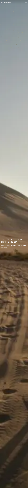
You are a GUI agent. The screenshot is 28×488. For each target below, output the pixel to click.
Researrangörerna (6, 2)
